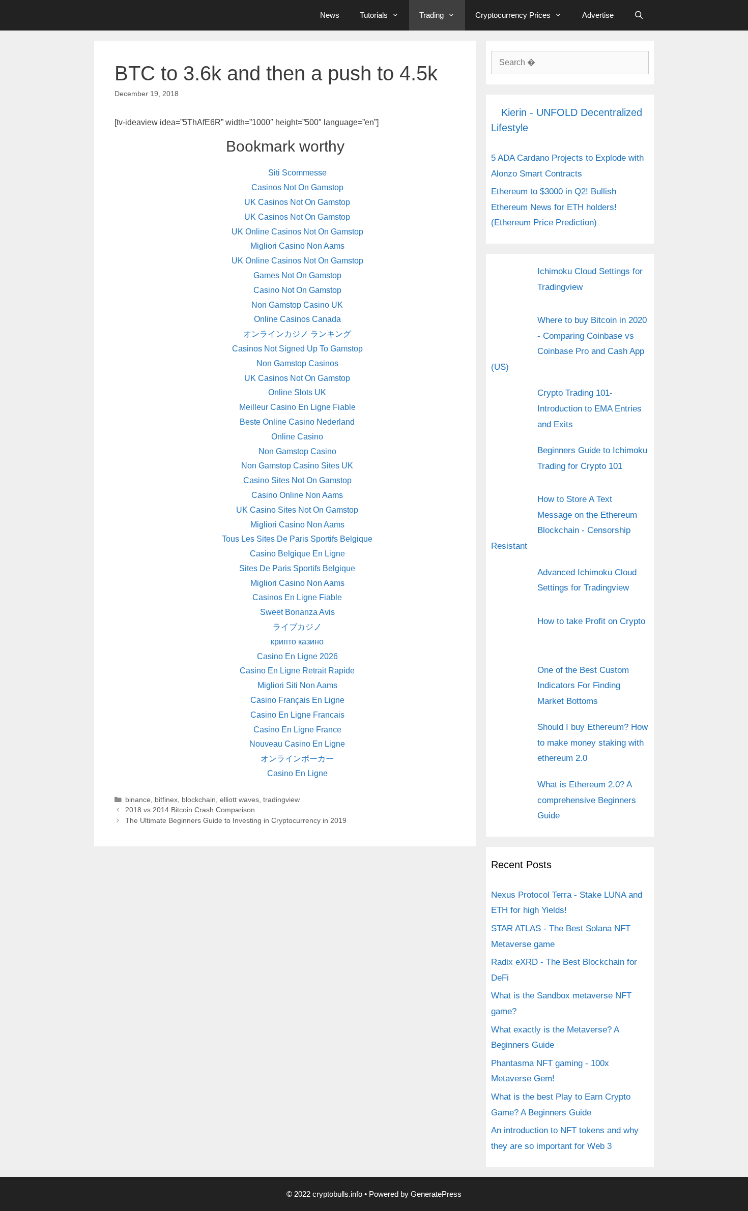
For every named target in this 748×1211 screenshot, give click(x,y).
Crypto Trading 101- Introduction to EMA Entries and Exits (589, 408)
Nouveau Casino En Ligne (297, 744)
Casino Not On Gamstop (297, 290)
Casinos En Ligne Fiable (297, 597)
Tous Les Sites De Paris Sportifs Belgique (297, 539)
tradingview (281, 800)
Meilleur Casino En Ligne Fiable (297, 407)
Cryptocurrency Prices (513, 15)
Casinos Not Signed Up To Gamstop (297, 348)
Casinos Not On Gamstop (297, 187)
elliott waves (239, 800)
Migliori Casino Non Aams (297, 246)
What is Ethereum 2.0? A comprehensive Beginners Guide (586, 800)
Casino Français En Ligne (297, 700)
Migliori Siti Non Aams (297, 685)
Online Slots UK (297, 392)
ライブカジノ (297, 627)
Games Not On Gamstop (297, 275)
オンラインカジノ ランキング (297, 334)
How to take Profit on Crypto (591, 621)
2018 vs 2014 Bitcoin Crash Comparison (190, 810)
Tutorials (374, 15)
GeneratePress (436, 1194)
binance (138, 800)
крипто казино (297, 641)
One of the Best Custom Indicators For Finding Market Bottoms (583, 685)
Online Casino (297, 436)
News (329, 15)
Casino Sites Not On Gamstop (297, 480)
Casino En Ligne (297, 773)
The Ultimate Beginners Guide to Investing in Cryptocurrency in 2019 (236, 820)
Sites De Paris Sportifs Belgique (297, 568)
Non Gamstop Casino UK (297, 305)
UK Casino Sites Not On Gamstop (297, 510)
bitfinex (166, 800)
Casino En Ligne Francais (297, 715)
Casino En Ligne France (297, 729)
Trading (431, 15)
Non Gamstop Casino (297, 451)
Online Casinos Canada (297, 319)
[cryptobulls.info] (173, 15)
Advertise (598, 15)
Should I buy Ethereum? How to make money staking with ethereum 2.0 (592, 742)
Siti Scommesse (297, 172)
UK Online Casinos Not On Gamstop (297, 231)
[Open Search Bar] (639, 15)
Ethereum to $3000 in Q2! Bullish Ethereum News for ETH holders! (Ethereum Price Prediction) (554, 207)
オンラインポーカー (297, 758)
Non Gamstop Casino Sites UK (297, 465)
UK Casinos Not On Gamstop (297, 202)
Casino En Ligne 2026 (297, 656)
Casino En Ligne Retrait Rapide (297, 670)
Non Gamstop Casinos (297, 363)
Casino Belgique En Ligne (297, 553)
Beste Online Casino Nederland (297, 422)
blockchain (199, 800)
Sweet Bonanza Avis (297, 612)
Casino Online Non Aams (297, 495)
